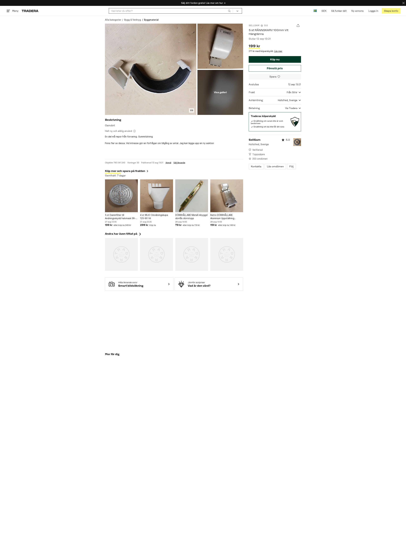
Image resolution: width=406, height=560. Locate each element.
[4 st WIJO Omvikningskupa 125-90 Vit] (156, 195)
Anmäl (168, 163)
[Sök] (229, 10)
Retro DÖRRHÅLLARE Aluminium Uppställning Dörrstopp (222, 217)
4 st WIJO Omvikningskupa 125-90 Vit (154, 217)
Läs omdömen (275, 166)
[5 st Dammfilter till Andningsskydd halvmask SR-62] (121, 195)
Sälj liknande (179, 163)
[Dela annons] (298, 25)
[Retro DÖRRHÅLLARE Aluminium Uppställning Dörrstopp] (226, 195)
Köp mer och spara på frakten (125, 171)
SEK (323, 11)
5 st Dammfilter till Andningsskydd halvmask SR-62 (120, 217)
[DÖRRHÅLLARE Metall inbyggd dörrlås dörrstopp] (191, 195)
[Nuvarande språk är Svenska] (315, 11)
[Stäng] (403, 3)
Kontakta (256, 166)
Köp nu (275, 59)
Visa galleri (220, 92)
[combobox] (171, 10)
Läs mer (278, 51)
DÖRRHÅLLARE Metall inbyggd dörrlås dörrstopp (191, 217)
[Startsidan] (30, 11)
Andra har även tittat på (123, 233)
